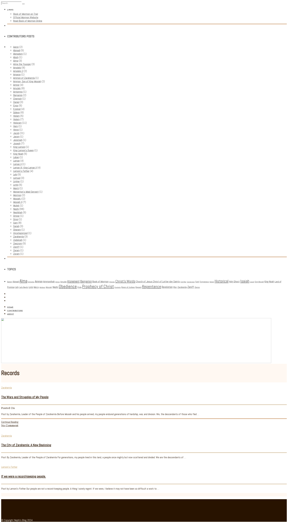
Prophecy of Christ (98, 286)
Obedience (68, 286)
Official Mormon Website (25, 17)
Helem (16, 119)
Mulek (16, 205)
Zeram (16, 250)
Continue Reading (9, 422)
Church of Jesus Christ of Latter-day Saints (158, 281)
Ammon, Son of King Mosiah (27, 81)
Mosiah (49, 287)
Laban (16, 157)
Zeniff (16, 247)
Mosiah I (17, 198)
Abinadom (18, 53)
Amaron (17, 74)
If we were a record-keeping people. (23, 476)
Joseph (16, 143)
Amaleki (17, 67)
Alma (15, 60)
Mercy (36, 287)
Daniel (16, 102)
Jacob (16, 133)
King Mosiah (259, 282)
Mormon (17, 195)
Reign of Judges (128, 287)
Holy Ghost (234, 281)
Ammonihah (49, 281)
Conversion (191, 282)
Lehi (15, 174)
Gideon (16, 112)
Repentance (151, 286)
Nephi (16, 209)
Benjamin (17, 95)
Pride (79, 287)
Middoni (42, 287)
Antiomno (18, 91)
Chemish (17, 98)
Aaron (16, 47)
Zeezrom (17, 243)
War (175, 287)
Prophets (117, 287)
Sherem (17, 229)
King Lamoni (19, 147)
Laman (16, 160)
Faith (197, 282)
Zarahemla (18, 236)
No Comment (9, 425)
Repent (138, 287)
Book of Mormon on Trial (25, 14)
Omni (15, 219)
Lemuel (16, 178)
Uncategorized (20, 233)
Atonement (73, 281)
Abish (15, 57)
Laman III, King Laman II (25, 167)
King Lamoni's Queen (23, 150)
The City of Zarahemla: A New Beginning (26, 445)
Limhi (15, 184)
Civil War (183, 282)
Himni (16, 129)
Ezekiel (17, 109)
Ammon (39, 281)
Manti (16, 188)
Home (10, 307)
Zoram (16, 253)
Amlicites (31, 282)
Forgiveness (204, 282)
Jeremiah (17, 140)
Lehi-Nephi (23, 287)
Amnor (16, 84)
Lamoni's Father (21, 171)
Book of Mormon (100, 281)
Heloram (17, 122)
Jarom (16, 136)
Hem (15, 126)
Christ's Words (125, 281)
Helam (16, 116)
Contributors (15, 311)
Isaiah (244, 281)
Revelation (167, 287)
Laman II (17, 164)
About (10, 314)
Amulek (17, 88)
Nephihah (17, 212)
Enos (15, 105)
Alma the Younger (22, 64)
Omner (16, 216)
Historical (221, 281)
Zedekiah (17, 240)
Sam (15, 222)
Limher (16, 181)
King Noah (18, 153)
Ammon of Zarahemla (24, 78)
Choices (112, 282)
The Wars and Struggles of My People (24, 397)
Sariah (16, 226)
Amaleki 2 (18, 71)
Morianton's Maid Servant (26, 191)
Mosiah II (17, 202)
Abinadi (16, 50)
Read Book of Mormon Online (27, 20)
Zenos (197, 287)
